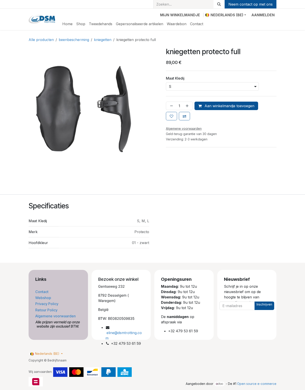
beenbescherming (74, 39)
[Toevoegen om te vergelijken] (184, 116)
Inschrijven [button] (264, 304)
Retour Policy (46, 310)
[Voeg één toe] (188, 106)
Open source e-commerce (256, 384)
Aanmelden (263, 15)
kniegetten (102, 39)
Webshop (43, 298)
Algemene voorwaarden (56, 316)
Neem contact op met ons (250, 4)
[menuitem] (67, 23)
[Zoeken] (219, 4)
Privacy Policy (47, 304)
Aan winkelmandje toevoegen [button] (228, 106)
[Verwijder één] (170, 106)
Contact (42, 291)
